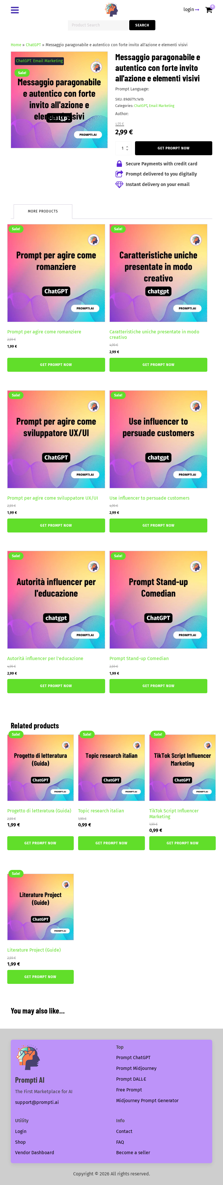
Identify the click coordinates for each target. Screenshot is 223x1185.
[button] (98, 61)
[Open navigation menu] (16, 10)
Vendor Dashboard (34, 1152)
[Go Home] (111, 9)
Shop (20, 1142)
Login (20, 1131)
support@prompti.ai (37, 1102)
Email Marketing (48, 60)
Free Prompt (129, 1090)
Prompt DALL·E (131, 1079)
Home (16, 44)
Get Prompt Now (174, 148)
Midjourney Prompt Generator (147, 1100)
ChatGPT (33, 44)
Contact (124, 1131)
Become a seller (133, 1152)
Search (142, 25)
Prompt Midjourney (136, 1068)
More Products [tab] (43, 211)
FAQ (120, 1142)
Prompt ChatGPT (133, 1057)
